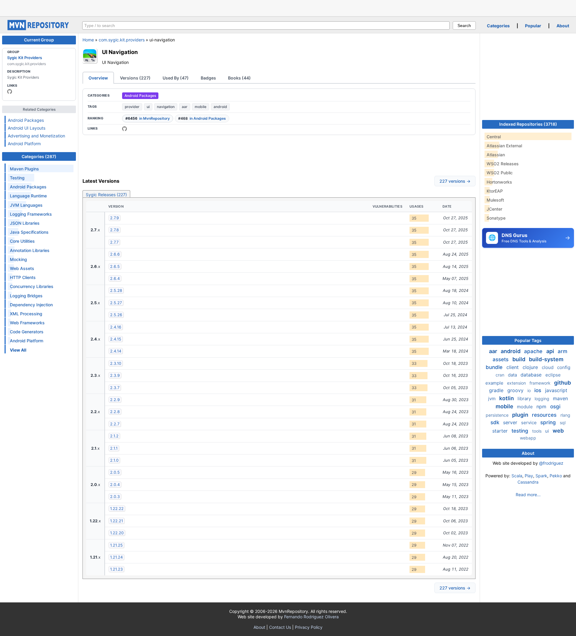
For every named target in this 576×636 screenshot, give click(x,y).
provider (132, 106)
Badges (208, 77)
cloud (548, 367)
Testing (17, 177)
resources (545, 415)
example (495, 383)
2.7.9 (114, 217)
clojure (531, 367)
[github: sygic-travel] (9, 91)
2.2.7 (114, 424)
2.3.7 (114, 387)
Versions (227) (135, 77)
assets (501, 359)
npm (542, 407)
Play (529, 475)
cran (501, 374)
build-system (546, 359)
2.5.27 (116, 302)
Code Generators (27, 331)
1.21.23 (116, 569)
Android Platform (24, 143)
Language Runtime (28, 195)
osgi (555, 407)
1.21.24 (116, 557)
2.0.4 (115, 484)
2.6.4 (115, 278)
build (519, 359)
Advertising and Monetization (36, 135)
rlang (565, 415)
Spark (541, 475)
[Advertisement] (288, 7)
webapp (528, 437)
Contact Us (280, 627)
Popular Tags (528, 340)
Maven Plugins (24, 168)
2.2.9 (115, 399)
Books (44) (239, 77)
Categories (498, 25)
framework (541, 383)
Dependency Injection (31, 304)
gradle (497, 390)
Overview (98, 77)
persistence (498, 415)
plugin (521, 415)
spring (548, 422)
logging (542, 398)
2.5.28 (116, 290)
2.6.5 (115, 266)
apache (534, 351)
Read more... (528, 494)
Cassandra (528, 481)
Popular (533, 25)
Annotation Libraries (30, 250)
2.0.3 (115, 496)
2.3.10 (115, 363)
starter (500, 431)
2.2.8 (115, 411)
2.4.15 (115, 339)
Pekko (556, 475)
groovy (516, 390)
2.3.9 (115, 375)
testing (521, 431)
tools (537, 431)
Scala (517, 475)
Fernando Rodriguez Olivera (311, 616)
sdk (495, 422)
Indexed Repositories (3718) (528, 124)
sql (563, 422)
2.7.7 (114, 242)
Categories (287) (39, 156)
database (531, 375)
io (529, 390)
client (513, 367)
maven (560, 398)
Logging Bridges (26, 295)
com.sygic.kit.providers (122, 39)
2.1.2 (114, 436)
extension (517, 383)
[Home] (39, 28)
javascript (556, 390)
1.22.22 (117, 508)
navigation (166, 106)
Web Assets (22, 268)
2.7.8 (114, 229)
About (562, 25)
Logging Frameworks (31, 214)
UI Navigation (120, 52)
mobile (200, 106)
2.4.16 (115, 327)
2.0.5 (115, 472)
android (220, 106)
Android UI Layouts (26, 127)
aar (185, 106)
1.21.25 (116, 545)
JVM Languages (26, 205)
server (511, 422)
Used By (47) (176, 77)
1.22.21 (116, 520)
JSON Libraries (25, 223)
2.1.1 (114, 448)
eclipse (553, 375)
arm (562, 351)
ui (148, 106)
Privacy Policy (308, 627)
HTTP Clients (23, 277)
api (550, 351)
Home (88, 39)
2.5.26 (116, 314)
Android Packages (26, 120)
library (525, 398)
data (513, 375)
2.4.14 (115, 351)
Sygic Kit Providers (24, 57)
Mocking (18, 259)
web (558, 431)
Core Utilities (22, 241)
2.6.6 (115, 254)
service (529, 422)
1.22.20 (117, 532)
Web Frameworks (27, 322)
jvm (492, 398)
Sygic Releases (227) (106, 194)
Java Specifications (29, 232)
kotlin (507, 398)
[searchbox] (266, 25)
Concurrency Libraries (31, 286)
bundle (495, 367)
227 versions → (455, 181)
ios (538, 390)
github (562, 383)
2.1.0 (114, 460)
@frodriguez (551, 463)
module (525, 407)
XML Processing (26, 313)
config (563, 367)
